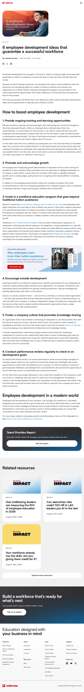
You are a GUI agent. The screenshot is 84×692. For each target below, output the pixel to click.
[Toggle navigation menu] (81, 3)
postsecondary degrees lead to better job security (41, 204)
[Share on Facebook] (3, 64)
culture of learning (72, 325)
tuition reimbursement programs (25, 223)
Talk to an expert (14, 612)
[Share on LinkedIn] (11, 64)
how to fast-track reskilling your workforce (24, 419)
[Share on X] (7, 64)
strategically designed (62, 234)
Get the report (42, 444)
